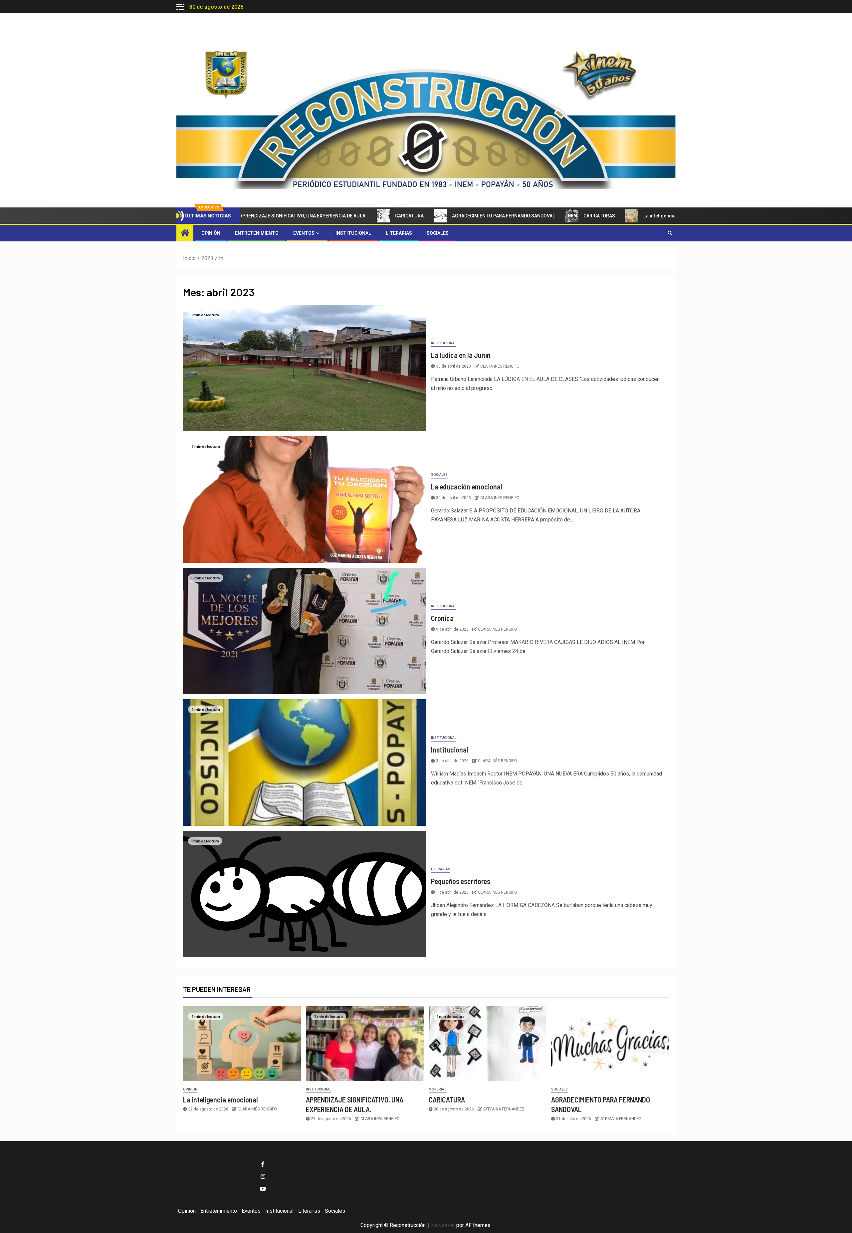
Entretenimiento (257, 233)
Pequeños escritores (460, 881)
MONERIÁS (438, 1089)
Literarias (399, 233)
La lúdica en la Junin (461, 355)
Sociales (438, 233)
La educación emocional (466, 486)
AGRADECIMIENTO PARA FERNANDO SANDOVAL (460, 215)
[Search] (670, 233)
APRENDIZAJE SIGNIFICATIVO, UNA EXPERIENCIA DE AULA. (259, 215)
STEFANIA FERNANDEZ (504, 1109)
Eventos (304, 233)
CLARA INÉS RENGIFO (500, 366)
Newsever (443, 1225)
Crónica (442, 618)
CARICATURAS (556, 215)
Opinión (210, 233)
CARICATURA (366, 215)
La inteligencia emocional (628, 215)
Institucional (353, 233)
